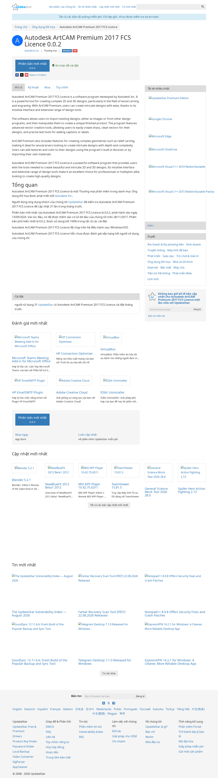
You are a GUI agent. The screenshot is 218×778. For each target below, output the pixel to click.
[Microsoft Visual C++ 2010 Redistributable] (178, 166)
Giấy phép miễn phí (191, 746)
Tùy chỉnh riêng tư (57, 742)
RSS (81, 737)
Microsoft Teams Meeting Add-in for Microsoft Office (31, 359)
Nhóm (149, 737)
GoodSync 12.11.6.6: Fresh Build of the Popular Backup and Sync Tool (39, 662)
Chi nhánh (118, 741)
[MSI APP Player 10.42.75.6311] (92, 470)
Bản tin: (76, 696)
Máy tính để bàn (177, 250)
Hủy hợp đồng (55, 747)
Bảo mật (165, 267)
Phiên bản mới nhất (32, 66)
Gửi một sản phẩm (191, 751)
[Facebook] (17, 75)
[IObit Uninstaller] (115, 380)
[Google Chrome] (161, 119)
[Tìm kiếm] (202, 7)
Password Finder (23, 746)
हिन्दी (122, 713)
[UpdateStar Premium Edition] (169, 98)
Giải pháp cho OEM (124, 736)
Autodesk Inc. (32, 50)
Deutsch (29, 709)
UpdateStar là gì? (156, 727)
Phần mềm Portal (190, 727)
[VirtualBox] (111, 337)
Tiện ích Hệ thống (158, 273)
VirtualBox (108, 349)
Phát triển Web (182, 273)
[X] (22, 75)
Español (42, 709)
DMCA (50, 727)
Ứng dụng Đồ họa (158, 262)
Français (55, 709)
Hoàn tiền (52, 752)
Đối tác (116, 731)
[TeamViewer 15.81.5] (125, 470)
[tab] (18, 87)
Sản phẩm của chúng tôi (62, 6)
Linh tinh (153, 279)
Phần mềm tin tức (90, 727)
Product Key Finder (25, 741)
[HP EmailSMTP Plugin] (30, 380)
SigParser (19, 762)
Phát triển (153, 256)
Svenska (158, 709)
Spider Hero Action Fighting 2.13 (191, 490)
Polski (117, 709)
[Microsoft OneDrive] (163, 149)
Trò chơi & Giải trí (187, 256)
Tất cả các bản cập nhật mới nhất (109, 505)
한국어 (90, 709)
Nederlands (103, 709)
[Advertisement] (76, 266)
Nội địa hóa (186, 741)
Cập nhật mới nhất (109, 6)
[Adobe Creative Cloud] (74, 380)
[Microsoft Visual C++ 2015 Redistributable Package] (182, 191)
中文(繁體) (98, 713)
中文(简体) (198, 709)
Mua (47, 87)
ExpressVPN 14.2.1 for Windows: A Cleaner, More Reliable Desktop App (170, 662)
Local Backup (21, 751)
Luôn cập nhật (87, 435)
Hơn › (150, 225)
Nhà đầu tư (152, 742)
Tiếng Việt (183, 709)
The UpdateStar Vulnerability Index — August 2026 (39, 613)
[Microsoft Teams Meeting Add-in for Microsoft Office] (31, 341)
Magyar (112, 713)
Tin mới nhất (129, 6)
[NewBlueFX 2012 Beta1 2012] (59, 470)
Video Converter (23, 757)
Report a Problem (38, 75)
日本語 (79, 709)
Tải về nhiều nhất (87, 6)
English (17, 709)
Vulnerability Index (91, 732)
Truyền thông (156, 250)
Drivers (17, 736)
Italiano (68, 709)
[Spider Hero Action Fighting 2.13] (192, 472)
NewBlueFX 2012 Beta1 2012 (57, 486)
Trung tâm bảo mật (58, 757)
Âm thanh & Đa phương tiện (165, 244)
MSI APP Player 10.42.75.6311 (89, 486)
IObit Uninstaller (112, 392)
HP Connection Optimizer (74, 353)
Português (130, 709)
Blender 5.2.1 (21, 480)
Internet (152, 267)
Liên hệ (50, 737)
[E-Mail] (27, 75)
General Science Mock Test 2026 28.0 (156, 491)
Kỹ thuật (33, 87)
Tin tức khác (109, 673)
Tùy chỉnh (62, 87)
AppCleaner (20, 767)
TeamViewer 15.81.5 (120, 486)
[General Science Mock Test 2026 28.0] (158, 472)
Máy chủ (179, 267)
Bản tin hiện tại (156, 315)
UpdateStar (75, 202)
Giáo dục (168, 256)
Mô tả (18, 87)
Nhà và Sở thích (183, 262)
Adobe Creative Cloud (71, 392)
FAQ (48, 732)
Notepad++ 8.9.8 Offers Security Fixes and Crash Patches (175, 613)
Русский (145, 709)
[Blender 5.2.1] (24, 468)
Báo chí (150, 732)
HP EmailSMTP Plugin (27, 392)
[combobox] (167, 7)
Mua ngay (21, 435)
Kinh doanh (193, 244)
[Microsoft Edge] (161, 136)
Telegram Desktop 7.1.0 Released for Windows (104, 662)
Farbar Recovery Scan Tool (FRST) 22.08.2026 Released (101, 613)
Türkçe (170, 709)
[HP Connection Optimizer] (76, 339)
